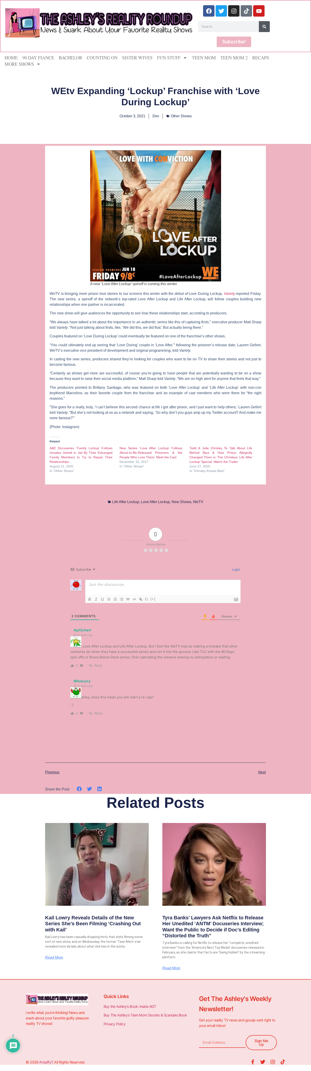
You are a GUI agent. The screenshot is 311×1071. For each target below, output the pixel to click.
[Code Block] (134, 599)
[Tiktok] (246, 11)
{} (146, 599)
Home (11, 58)
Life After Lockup (125, 502)
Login (235, 569)
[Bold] (90, 599)
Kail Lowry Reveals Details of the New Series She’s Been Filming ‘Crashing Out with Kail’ (93, 924)
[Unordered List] (121, 599)
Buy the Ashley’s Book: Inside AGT (130, 1006)
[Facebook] (208, 11)
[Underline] (102, 599)
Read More (54, 957)
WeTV (198, 502)
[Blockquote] (128, 599)
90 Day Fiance (38, 58)
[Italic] (96, 599)
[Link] (141, 599)
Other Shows (181, 116)
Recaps (260, 58)
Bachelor (70, 58)
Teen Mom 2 (234, 58)
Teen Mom (204, 58)
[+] (153, 599)
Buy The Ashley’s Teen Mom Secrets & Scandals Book (145, 1015)
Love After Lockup (155, 502)
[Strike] (109, 599)
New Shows (181, 502)
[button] (79, 789)
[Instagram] (234, 11)
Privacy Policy (115, 1024)
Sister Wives (137, 58)
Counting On (102, 58)
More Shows (19, 64)
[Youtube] (259, 11)
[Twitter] (221, 11)
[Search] (264, 26)
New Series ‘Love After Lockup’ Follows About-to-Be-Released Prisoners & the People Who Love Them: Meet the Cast (151, 452)
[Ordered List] (115, 599)
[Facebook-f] (252, 1061)
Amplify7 (46, 1062)
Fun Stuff (169, 58)
